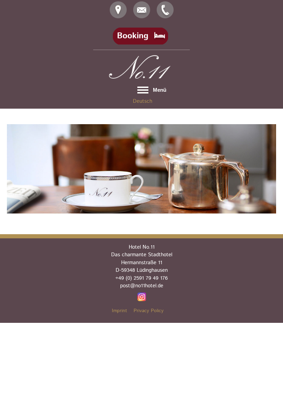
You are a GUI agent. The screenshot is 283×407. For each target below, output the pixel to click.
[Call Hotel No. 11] (165, 9)
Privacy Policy (149, 310)
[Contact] (118, 9)
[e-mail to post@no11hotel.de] (141, 9)
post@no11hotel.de (141, 285)
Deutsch (142, 101)
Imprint (119, 310)
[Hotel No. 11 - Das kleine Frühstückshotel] (141, 67)
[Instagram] (141, 296)
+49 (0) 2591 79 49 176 (141, 278)
